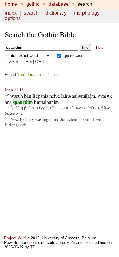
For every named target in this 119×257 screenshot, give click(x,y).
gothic (32, 4)
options (13, 18)
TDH (34, 247)
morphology (86, 13)
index (11, 13)
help (99, 47)
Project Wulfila (17, 238)
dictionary (56, 13)
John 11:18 (14, 90)
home (11, 4)
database (59, 4)
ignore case (72, 55)
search (31, 13)
